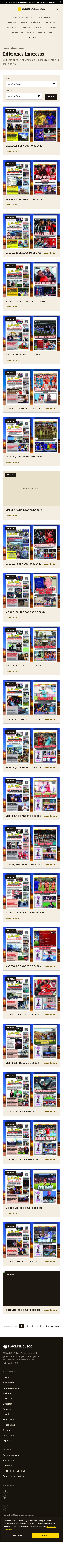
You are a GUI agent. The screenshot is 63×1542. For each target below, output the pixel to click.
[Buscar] (57, 9)
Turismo (26, 27)
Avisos (31, 32)
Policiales (49, 22)
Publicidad (8, 1460)
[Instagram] (5, 1497)
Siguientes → (52, 1326)
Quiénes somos (11, 1455)
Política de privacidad (14, 1471)
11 (41, 1326)
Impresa (31, 38)
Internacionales (17, 22)
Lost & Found (45, 32)
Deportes (12, 27)
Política (35, 22)
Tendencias (16, 32)
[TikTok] (5, 1504)
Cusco (29, 17)
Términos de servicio (13, 1476)
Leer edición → (12, 151)
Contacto (8, 1466)
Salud (37, 27)
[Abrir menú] (5, 9)
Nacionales (43, 17)
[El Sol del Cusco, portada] (31, 9)
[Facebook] (5, 1491)
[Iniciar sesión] (60, 2)
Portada (18, 17)
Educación (50, 27)
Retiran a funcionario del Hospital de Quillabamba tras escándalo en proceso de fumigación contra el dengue (34, 2)
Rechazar (17, 1535)
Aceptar (46, 1535)
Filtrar (51, 96)
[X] (5, 1510)
